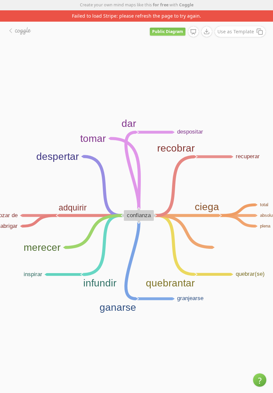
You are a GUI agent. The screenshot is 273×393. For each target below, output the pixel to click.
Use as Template (235, 31)
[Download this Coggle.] (206, 31)
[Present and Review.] (193, 32)
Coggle (186, 5)
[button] (259, 380)
